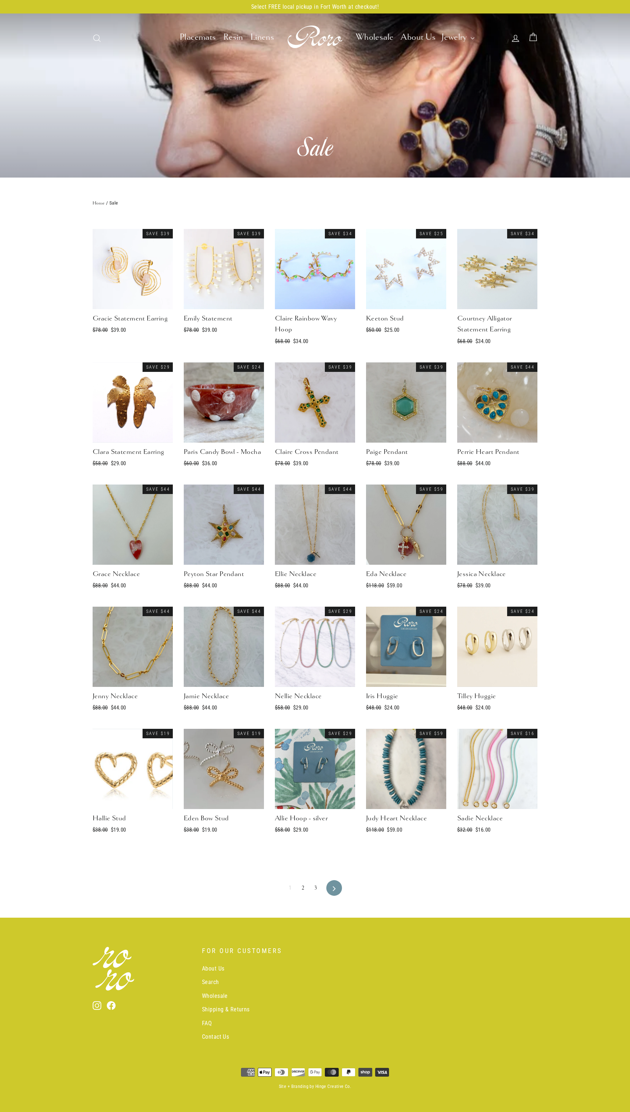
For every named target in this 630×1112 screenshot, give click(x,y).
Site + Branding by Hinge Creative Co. (315, 1086)
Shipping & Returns (226, 1009)
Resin (233, 36)
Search (210, 982)
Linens (262, 36)
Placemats (198, 36)
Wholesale (375, 36)
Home (99, 203)
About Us (418, 36)
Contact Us (215, 1036)
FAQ (207, 1023)
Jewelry (455, 36)
